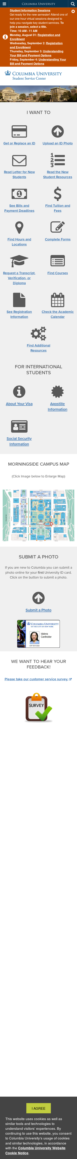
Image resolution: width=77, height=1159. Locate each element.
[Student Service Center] (38, 76)
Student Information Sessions (30, 10)
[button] (73, 11)
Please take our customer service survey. (36, 679)
